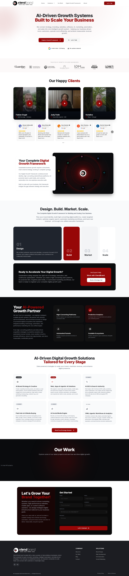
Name (61, 495)
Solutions (50, 3)
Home (43, 3)
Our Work (60, 3)
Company (86, 502)
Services (62, 508)
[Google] (14, 564)
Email (85, 495)
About (85, 3)
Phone (61, 502)
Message (62, 515)
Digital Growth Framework (73, 3)
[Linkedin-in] (17, 564)
